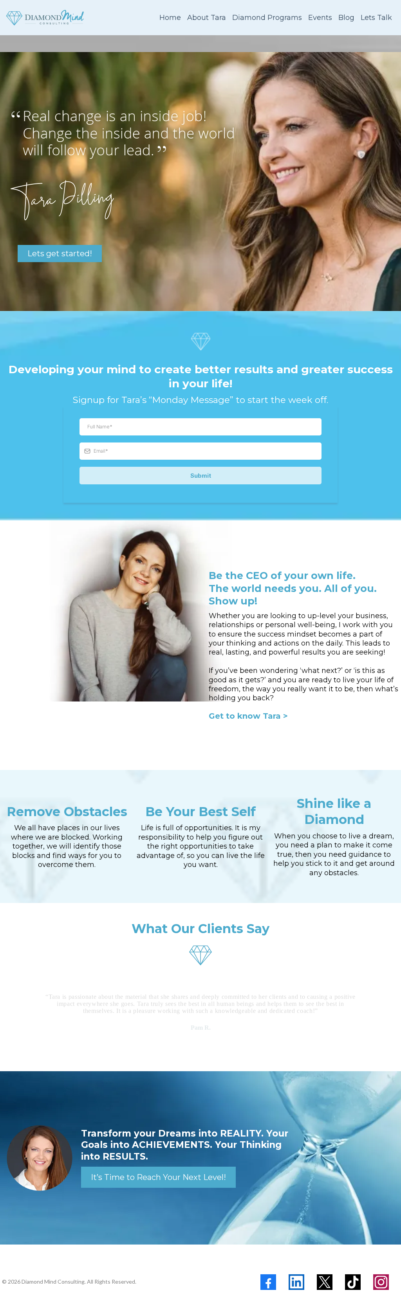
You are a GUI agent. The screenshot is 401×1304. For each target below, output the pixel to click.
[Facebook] (268, 1282)
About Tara (206, 17)
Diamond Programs (267, 17)
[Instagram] (381, 1282)
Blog (346, 17)
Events (320, 17)
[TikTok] (353, 1282)
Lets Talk (376, 17)
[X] (325, 1282)
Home (170, 17)
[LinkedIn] (296, 1282)
